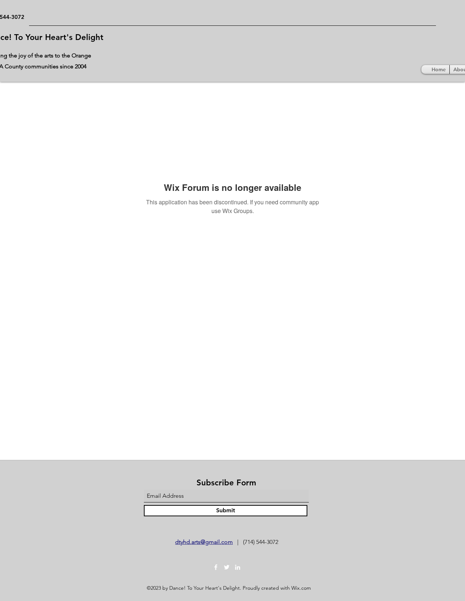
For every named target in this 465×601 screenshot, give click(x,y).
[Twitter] (226, 567)
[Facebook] (215, 567)
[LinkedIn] (237, 567)
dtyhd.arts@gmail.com (204, 541)
